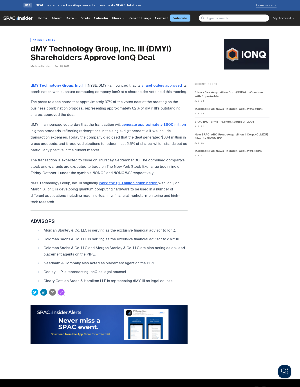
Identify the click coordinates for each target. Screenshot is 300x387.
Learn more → (266, 5)
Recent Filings (139, 18)
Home (42, 18)
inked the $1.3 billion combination (128, 183)
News (116, 18)
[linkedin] (43, 292)
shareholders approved (161, 85)
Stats (85, 18)
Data (70, 18)
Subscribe (180, 18)
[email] (52, 292)
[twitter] (34, 292)
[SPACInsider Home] (18, 18)
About (56, 18)
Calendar (101, 18)
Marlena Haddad (41, 66)
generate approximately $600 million (153, 124)
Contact (161, 18)
